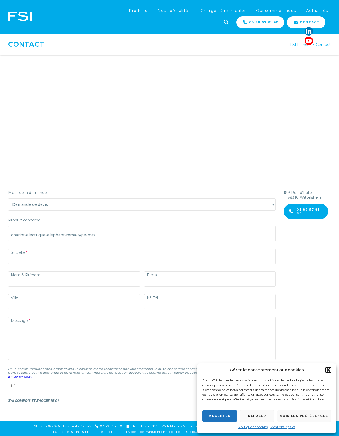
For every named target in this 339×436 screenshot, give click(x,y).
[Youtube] (309, 41)
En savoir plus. (20, 376)
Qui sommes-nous (276, 10)
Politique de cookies (253, 427)
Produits (138, 10)
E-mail (152, 275)
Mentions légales (282, 427)
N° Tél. (153, 297)
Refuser (257, 416)
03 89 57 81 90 (264, 22)
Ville (14, 297)
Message (19, 320)
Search (225, 21)
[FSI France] (20, 17)
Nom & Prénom (26, 275)
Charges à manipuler (223, 10)
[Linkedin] (309, 31)
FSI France (300, 44)
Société (18, 252)
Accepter (219, 416)
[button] (328, 370)
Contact (310, 22)
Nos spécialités (174, 10)
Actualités (317, 10)
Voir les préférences (304, 416)
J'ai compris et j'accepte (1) (33, 401)
